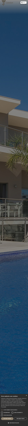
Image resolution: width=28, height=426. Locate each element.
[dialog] (14, 213)
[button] (14, 422)
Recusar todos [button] (20, 418)
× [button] (26, 395)
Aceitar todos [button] (7, 418)
